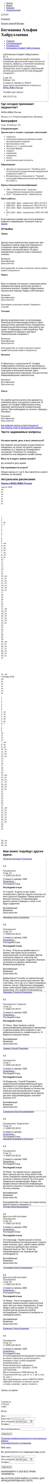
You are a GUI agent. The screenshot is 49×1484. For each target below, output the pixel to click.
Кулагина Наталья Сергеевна (17, 859)
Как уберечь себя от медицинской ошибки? (22, 428)
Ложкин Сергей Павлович (15, 1048)
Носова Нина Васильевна (15, 1207)
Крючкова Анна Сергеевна (16, 917)
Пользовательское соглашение (16, 1443)
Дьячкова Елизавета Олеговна (18, 1139)
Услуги (9, 3)
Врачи (9, 5)
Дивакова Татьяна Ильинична (17, 992)
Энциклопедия (13, 10)
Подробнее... (9, 881)
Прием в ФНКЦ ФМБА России (16, 483)
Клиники (10, 8)
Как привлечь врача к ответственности (19, 425)
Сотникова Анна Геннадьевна (17, 1268)
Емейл (4, 224)
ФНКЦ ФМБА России (13, 88)
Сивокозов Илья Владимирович (18, 1112)
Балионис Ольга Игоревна (16, 1328)
